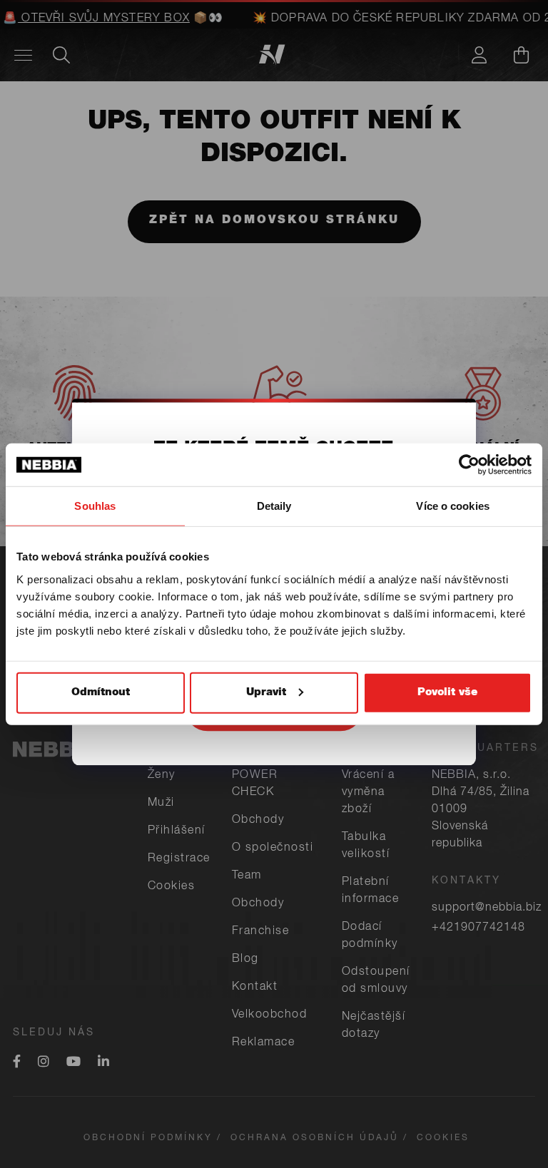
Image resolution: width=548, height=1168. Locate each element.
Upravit (266, 692)
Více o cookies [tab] (452, 506)
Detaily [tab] (274, 506)
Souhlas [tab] (95, 506)
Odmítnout (100, 692)
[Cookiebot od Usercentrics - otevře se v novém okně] (469, 465)
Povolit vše (447, 692)
